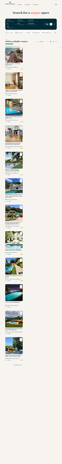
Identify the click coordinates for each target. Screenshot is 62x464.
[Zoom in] (60, 47)
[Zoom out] (60, 49)
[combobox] (11, 21)
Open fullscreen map (18, 364)
